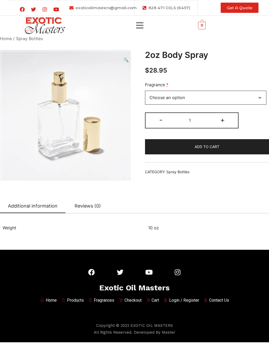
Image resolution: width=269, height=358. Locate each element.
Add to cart (207, 146)
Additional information (33, 206)
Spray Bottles (29, 38)
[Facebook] (22, 9)
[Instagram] (45, 9)
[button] (139, 25)
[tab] (32, 206)
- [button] (161, 120)
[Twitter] (33, 9)
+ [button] (222, 120)
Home (6, 38)
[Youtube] (56, 9)
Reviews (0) (88, 206)
